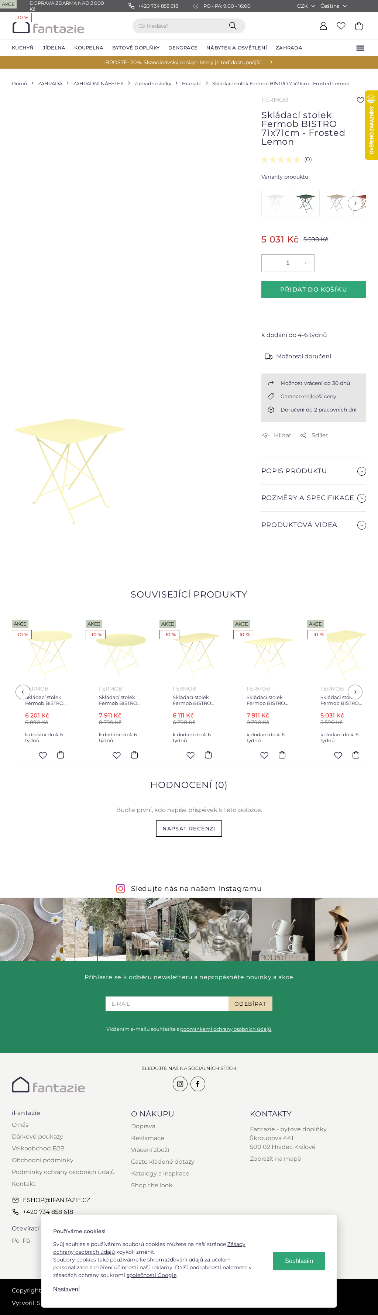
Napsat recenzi (189, 828)
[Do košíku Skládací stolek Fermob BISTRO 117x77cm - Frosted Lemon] (282, 755)
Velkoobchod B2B (38, 1148)
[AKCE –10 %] (275, 203)
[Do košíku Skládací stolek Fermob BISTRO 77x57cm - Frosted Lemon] (356, 755)
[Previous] (23, 692)
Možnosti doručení (303, 356)
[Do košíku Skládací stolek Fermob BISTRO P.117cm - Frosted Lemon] (134, 755)
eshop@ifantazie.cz (56, 1200)
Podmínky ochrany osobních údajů (63, 1171)
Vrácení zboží (150, 1149)
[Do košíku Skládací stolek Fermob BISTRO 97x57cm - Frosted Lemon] (208, 755)
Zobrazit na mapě (275, 1158)
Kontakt (24, 1183)
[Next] (355, 203)
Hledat (234, 25)
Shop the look (151, 1185)
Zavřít (279, 557)
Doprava (143, 1126)
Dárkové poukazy (37, 1136)
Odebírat (250, 1004)
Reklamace (147, 1138)
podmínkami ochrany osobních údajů (225, 1029)
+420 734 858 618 (48, 1211)
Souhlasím (299, 1261)
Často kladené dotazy (163, 1161)
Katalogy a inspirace (160, 1173)
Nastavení (66, 1289)
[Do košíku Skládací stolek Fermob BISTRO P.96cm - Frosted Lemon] (60, 755)
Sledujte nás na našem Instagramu (196, 888)
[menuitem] (23, 48)
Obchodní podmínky (42, 1160)
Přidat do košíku (313, 289)
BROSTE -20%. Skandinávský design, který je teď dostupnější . (184, 62)
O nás (20, 1124)
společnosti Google (151, 1275)
